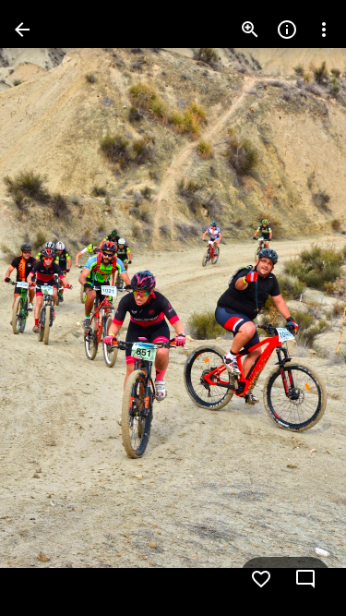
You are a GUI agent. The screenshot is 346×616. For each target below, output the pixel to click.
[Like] (261, 579)
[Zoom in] (250, 29)
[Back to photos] (22, 29)
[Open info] (286, 29)
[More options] (323, 29)
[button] (52, 308)
